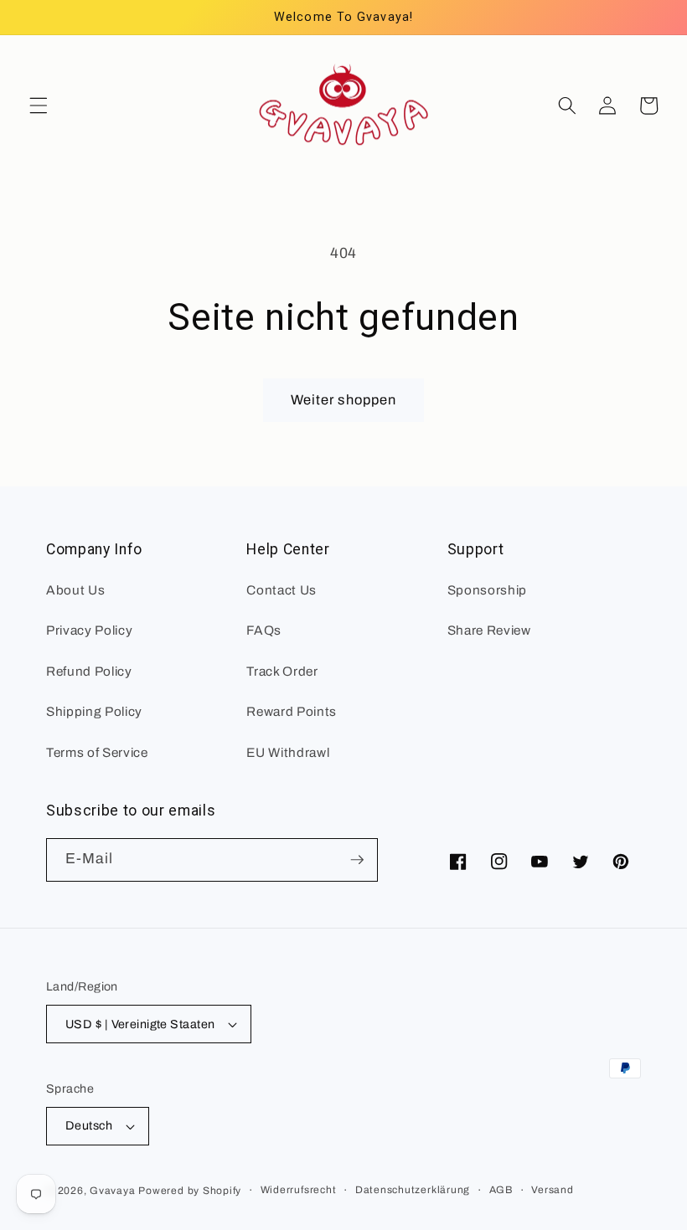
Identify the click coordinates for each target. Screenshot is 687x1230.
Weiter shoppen (343, 400)
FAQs (264, 630)
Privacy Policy (89, 630)
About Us (75, 590)
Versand (552, 1190)
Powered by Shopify (189, 1191)
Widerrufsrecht (299, 1190)
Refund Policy (89, 671)
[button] (38, 105)
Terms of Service (97, 752)
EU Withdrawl (287, 752)
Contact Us (281, 590)
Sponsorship (487, 590)
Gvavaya (112, 1191)
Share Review (489, 630)
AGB (501, 1190)
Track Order (282, 671)
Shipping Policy (94, 711)
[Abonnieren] (357, 860)
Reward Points (291, 711)
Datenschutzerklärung (412, 1190)
